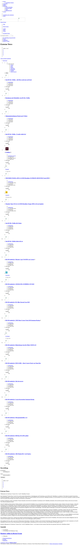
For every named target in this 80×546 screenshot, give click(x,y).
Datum (11, 67)
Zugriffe (12, 70)
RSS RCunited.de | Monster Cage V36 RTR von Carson (20, 259)
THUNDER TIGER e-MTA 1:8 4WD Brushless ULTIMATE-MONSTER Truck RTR (27, 178)
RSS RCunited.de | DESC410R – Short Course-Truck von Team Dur (23, 363)
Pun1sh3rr (8, 275)
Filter (7, 73)
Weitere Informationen (53, 543)
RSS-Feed (5, 60)
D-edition (8, 152)
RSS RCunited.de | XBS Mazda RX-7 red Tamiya (18, 454)
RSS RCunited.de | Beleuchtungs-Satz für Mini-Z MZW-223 (21, 345)
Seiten (4, 30)
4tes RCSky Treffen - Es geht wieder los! (16, 134)
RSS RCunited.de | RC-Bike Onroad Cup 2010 (18, 302)
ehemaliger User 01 (12, 155)
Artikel (4, 28)
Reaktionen (12, 69)
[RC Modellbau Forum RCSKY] (12, 21)
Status (1, 473)
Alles (4, 24)
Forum (4, 31)
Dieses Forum (5, 26)
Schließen (60, 543)
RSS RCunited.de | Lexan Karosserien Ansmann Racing (20, 399)
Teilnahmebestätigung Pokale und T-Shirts (16, 116)
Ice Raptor (8, 336)
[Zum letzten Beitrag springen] (7, 167)
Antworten (12, 68)
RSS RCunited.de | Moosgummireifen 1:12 (16, 417)
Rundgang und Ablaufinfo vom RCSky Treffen (18, 98)
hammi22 (7, 195)
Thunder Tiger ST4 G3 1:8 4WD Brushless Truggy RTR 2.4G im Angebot (25, 204)
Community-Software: (8, 542)
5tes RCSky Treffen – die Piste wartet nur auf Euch (19, 79)
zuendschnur (10, 82)
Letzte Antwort (13, 71)
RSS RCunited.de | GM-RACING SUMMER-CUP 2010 (20, 284)
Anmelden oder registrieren (8, 14)
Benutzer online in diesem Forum (11, 533)
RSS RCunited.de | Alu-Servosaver (14, 381)
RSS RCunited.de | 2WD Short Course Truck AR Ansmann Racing (23, 320)
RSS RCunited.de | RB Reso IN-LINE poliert (17, 435)
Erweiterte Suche (6, 33)
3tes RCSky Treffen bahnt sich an (14, 241)
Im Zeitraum (2, 470)
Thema (11, 65)
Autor (11, 66)
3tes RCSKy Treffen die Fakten (14, 223)
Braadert (7, 169)
